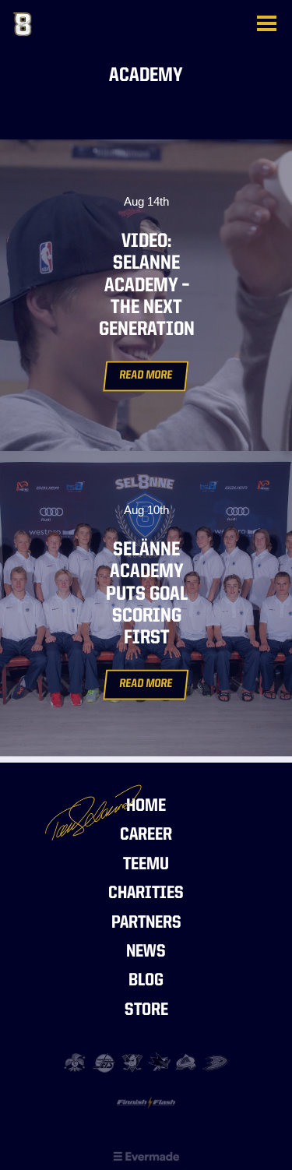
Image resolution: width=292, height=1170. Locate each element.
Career (146, 835)
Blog (146, 981)
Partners (146, 923)
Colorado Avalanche (187, 1062)
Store (146, 1011)
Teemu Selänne (91, 24)
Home (146, 807)
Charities (146, 894)
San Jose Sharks (160, 1062)
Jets (105, 1062)
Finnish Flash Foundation (146, 1106)
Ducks (215, 1062)
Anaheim (132, 1062)
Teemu (146, 865)
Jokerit (77, 1062)
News (146, 952)
